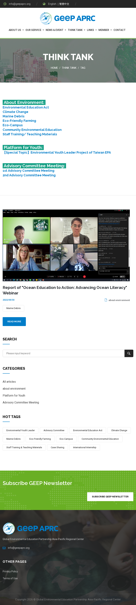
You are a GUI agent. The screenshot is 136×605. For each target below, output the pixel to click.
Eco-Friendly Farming (19, 121)
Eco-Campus (13, 125)
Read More (14, 321)
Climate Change (15, 112)
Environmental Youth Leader (20, 430)
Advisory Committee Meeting (21, 402)
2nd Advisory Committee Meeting (29, 175)
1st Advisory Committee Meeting (28, 170)
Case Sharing (57, 447)
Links (90, 30)
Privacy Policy (10, 571)
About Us (15, 30)
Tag (82, 67)
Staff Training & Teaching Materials (24, 447)
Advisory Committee (54, 430)
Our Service (33, 30)
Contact (120, 30)
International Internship (84, 447)
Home (54, 67)
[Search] (128, 353)
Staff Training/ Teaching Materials (30, 134)
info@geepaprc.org (19, 3)
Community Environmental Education (32, 130)
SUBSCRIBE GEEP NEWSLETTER (110, 496)
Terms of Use (10, 578)
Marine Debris (13, 116)
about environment (119, 300)
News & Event (54, 30)
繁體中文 (64, 3)
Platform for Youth (14, 395)
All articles (9, 381)
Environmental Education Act (26, 107)
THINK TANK (75, 30)
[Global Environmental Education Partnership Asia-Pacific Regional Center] (68, 19)
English (52, 3)
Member (103, 30)
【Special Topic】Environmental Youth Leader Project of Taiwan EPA (57, 152)
